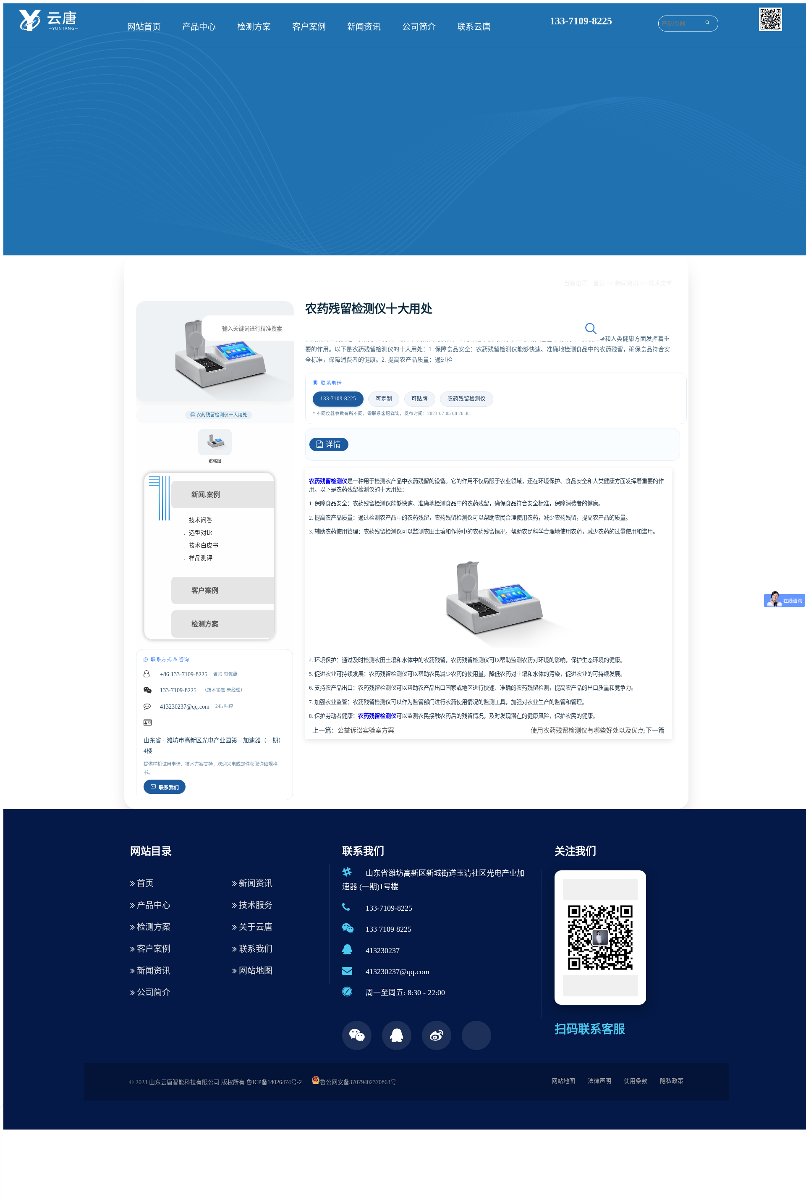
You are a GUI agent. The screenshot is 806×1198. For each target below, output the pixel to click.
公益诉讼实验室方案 (366, 730)
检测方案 (254, 27)
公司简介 (419, 27)
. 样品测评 (198, 558)
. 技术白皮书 (201, 545)
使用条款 (635, 1081)
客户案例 (309, 27)
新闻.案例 (205, 494)
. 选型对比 (198, 533)
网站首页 (144, 27)
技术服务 (254, 905)
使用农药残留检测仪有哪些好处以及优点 (587, 730)
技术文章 (660, 283)
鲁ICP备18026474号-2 (274, 1082)
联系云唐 (474, 27)
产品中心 (199, 27)
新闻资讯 (364, 27)
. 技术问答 (198, 520)
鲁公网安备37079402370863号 (358, 1082)
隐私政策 (671, 1081)
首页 (599, 283)
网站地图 (254, 970)
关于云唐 (254, 927)
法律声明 (599, 1081)
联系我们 (169, 788)
